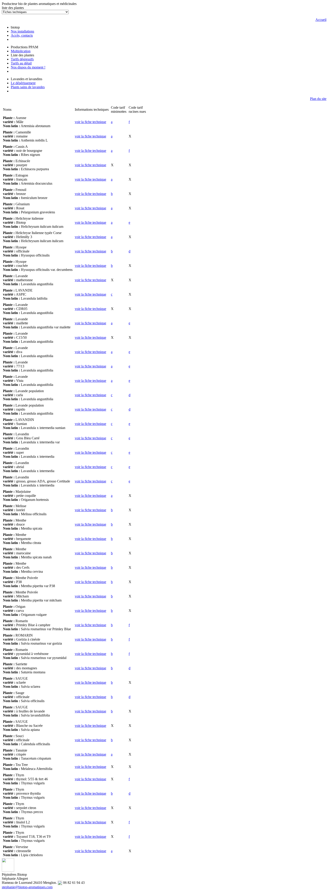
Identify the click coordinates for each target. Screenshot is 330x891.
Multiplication (21, 51)
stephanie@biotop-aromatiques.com (27, 887)
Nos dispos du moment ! (28, 67)
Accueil (320, 20)
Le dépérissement (23, 83)
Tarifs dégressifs (22, 59)
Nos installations (22, 31)
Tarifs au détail (21, 63)
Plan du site (318, 99)
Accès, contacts (22, 35)
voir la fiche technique (90, 122)
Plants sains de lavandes (28, 87)
